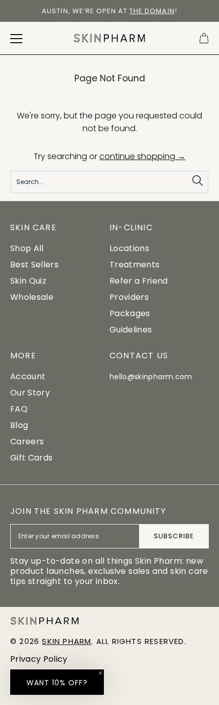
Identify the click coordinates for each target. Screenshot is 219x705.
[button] (57, 682)
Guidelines (131, 329)
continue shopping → (142, 156)
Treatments (134, 264)
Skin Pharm (66, 641)
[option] (109, 11)
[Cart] (204, 38)
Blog (19, 425)
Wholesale (31, 297)
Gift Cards (31, 458)
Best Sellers (34, 264)
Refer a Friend (139, 281)
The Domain (151, 11)
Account (27, 376)
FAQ (19, 409)
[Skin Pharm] (110, 38)
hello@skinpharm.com (151, 377)
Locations (129, 248)
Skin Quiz (28, 281)
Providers (129, 297)
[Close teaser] (100, 673)
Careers (27, 441)
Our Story (30, 393)
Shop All (27, 248)
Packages (130, 313)
